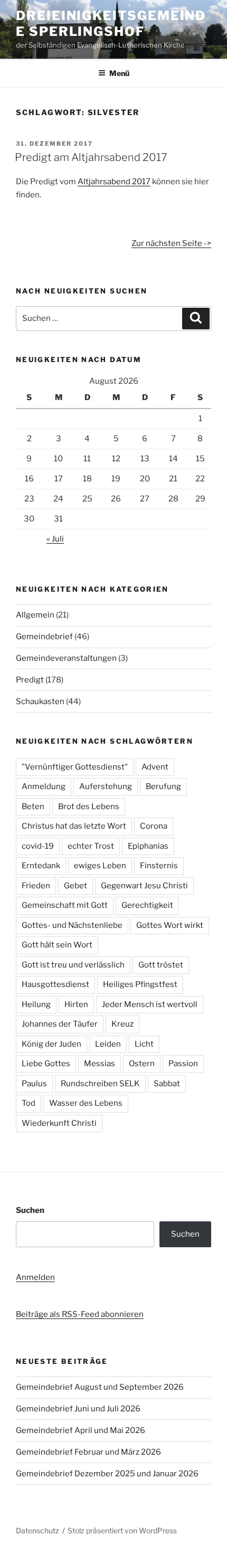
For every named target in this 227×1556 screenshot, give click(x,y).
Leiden (108, 1044)
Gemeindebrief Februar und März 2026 (88, 1452)
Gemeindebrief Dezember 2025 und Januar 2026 (107, 1473)
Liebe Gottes (46, 1063)
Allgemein (35, 615)
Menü (119, 73)
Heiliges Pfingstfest (140, 984)
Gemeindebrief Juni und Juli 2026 (78, 1408)
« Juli (55, 539)
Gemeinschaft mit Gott (65, 905)
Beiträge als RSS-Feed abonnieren (80, 1314)
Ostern (142, 1063)
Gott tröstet (160, 965)
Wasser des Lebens (85, 1103)
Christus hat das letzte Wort (74, 826)
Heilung (36, 1004)
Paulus (34, 1083)
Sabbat (167, 1083)
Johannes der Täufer (60, 1024)
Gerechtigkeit (147, 905)
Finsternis (159, 865)
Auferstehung (105, 786)
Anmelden (35, 1277)
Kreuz (122, 1024)
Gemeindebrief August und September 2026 (100, 1387)
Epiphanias (148, 846)
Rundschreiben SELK (100, 1083)
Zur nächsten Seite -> (171, 243)
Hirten (76, 1004)
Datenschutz (37, 1530)
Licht (144, 1044)
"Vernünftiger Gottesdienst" (75, 767)
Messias (99, 1063)
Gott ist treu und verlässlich (73, 965)
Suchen (30, 1210)
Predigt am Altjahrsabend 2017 (91, 157)
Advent (154, 767)
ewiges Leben (100, 865)
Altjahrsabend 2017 (114, 181)
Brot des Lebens (88, 806)
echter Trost (91, 846)
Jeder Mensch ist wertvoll (149, 1004)
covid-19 (38, 846)
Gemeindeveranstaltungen (66, 658)
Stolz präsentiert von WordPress (122, 1530)
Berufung (163, 786)
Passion (183, 1063)
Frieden (36, 885)
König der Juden (51, 1044)
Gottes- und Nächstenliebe (72, 925)
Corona (153, 826)
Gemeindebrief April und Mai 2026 (80, 1430)
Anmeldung (43, 786)
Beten (33, 806)
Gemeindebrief (44, 636)
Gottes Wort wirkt (169, 925)
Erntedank (41, 865)
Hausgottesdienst (55, 984)
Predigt (30, 680)
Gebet (75, 885)
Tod (28, 1103)
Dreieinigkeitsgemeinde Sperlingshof (111, 23)
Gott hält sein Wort (57, 945)
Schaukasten (40, 701)
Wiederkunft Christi (59, 1123)
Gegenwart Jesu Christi (144, 885)
